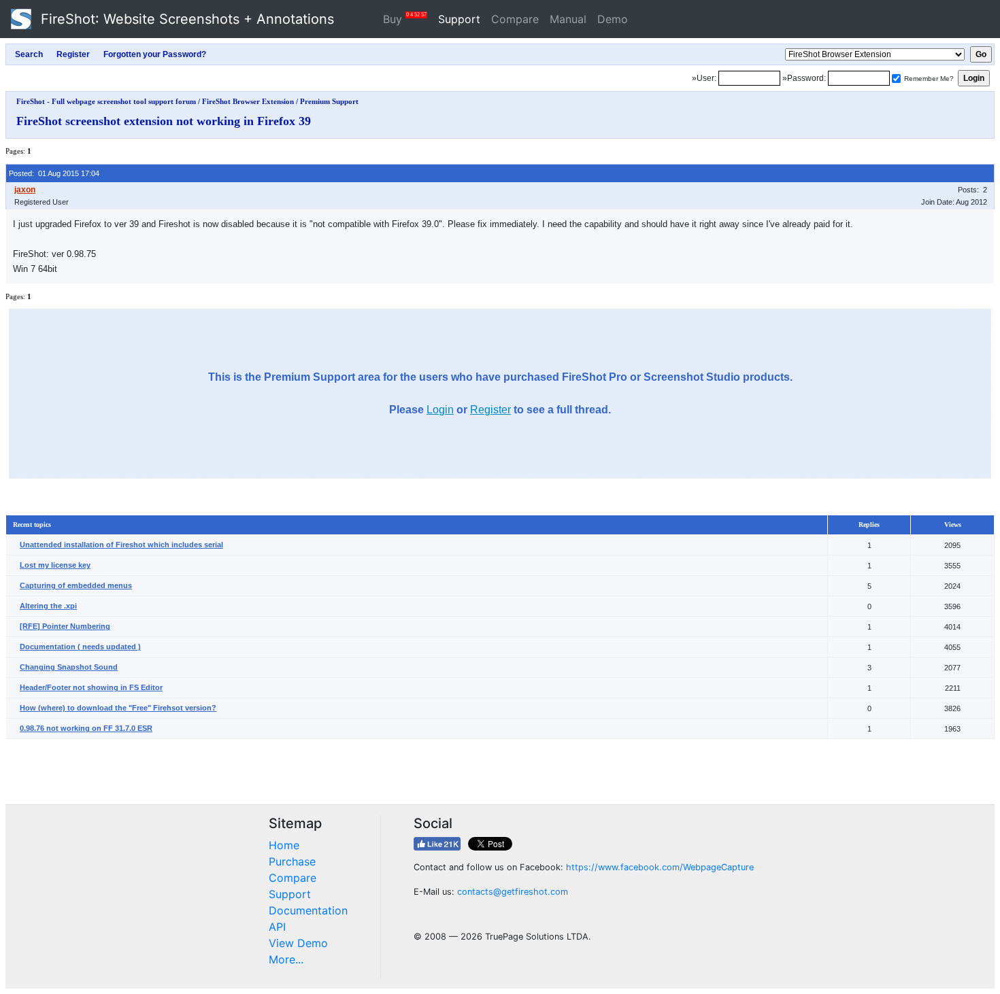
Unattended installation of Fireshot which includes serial (121, 545)
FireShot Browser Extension (248, 101)
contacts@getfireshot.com (512, 892)
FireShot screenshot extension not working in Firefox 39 (163, 121)
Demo (612, 19)
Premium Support (329, 101)
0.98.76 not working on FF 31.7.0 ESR (86, 728)
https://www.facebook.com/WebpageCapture (660, 867)
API (277, 926)
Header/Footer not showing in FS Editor (91, 687)
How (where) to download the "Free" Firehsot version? (118, 708)
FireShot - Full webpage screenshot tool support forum (106, 101)
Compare (515, 19)
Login (440, 409)
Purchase (292, 861)
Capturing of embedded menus (76, 585)
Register (490, 409)
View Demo (298, 943)
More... (286, 959)
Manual (568, 19)
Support (459, 19)
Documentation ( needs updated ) (80, 646)
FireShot (185, 19)
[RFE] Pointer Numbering (65, 626)
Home (284, 845)
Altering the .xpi (48, 606)
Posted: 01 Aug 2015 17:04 (54, 173)
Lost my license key (55, 565)
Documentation (308, 910)
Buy (405, 19)
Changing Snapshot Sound (69, 667)
